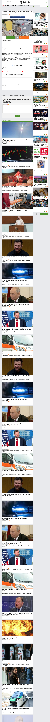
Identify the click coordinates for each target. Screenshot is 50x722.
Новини (3, 5)
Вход (46, 2)
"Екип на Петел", (9, 67)
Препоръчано (20, 5)
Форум (44, 213)
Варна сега (7, 5)
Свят (24, 5)
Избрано (27, 5)
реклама (47, 216)
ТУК (24, 95)
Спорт (16, 5)
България (12, 5)
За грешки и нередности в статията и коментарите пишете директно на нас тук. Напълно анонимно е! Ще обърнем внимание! (16, 101)
